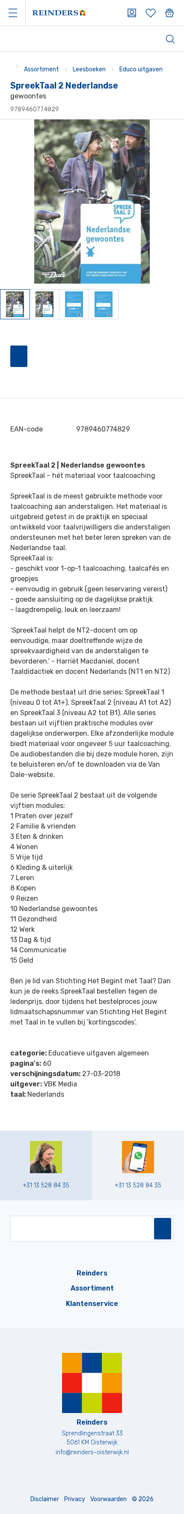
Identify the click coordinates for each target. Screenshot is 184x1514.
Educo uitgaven (141, 69)
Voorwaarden (108, 1499)
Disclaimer (44, 1499)
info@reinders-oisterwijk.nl (92, 1452)
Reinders (92, 1273)
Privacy (74, 1499)
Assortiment (41, 69)
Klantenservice (92, 1304)
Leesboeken (89, 69)
